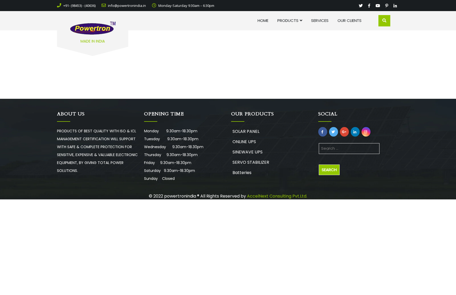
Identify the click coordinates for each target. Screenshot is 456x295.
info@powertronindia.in (126, 5)
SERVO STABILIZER (250, 162)
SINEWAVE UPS (247, 152)
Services (320, 20)
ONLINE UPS (244, 142)
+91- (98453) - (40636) (79, 5)
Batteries (241, 173)
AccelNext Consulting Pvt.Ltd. (277, 196)
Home (263, 20)
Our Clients (350, 20)
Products (287, 20)
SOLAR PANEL (245, 131)
